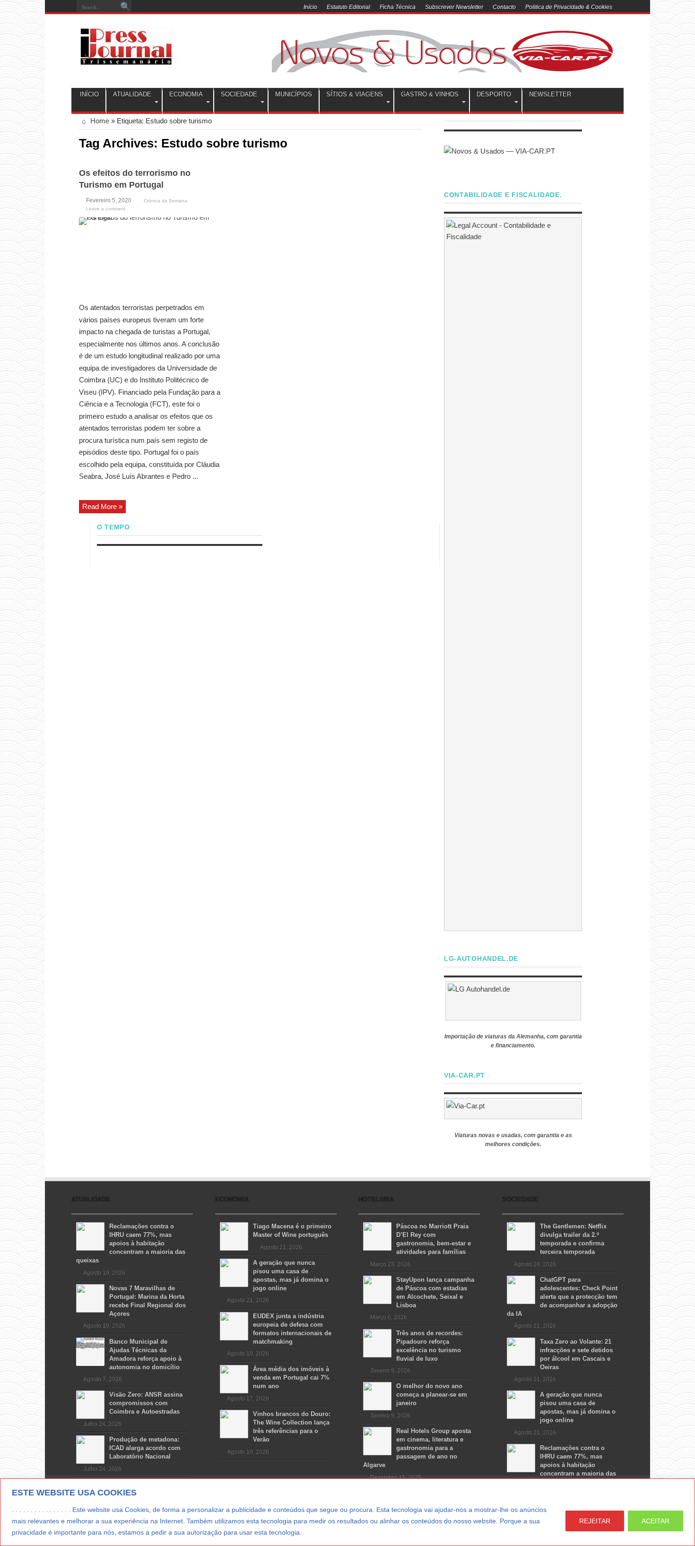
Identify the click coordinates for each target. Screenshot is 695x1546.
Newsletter (550, 94)
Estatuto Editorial (348, 7)
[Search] (125, 7)
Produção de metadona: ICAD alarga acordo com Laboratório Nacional (145, 1448)
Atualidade (132, 94)
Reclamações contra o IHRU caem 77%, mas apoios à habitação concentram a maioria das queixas (130, 1243)
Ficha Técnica (398, 7)
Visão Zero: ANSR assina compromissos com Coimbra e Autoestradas (145, 1403)
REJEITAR (594, 1521)
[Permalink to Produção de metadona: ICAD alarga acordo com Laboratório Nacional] (90, 1449)
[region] (347, 1512)
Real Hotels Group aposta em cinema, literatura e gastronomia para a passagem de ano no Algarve (417, 1447)
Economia (186, 94)
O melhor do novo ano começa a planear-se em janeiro (431, 1394)
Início (310, 7)
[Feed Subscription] (418, 142)
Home (98, 121)
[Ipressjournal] (126, 44)
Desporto (494, 94)
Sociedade (239, 94)
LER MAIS (321, 1532)
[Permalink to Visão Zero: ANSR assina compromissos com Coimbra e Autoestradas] (90, 1404)
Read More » (102, 506)
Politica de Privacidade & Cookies (568, 7)
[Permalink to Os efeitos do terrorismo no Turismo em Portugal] (150, 256)
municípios (293, 94)
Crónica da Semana (165, 200)
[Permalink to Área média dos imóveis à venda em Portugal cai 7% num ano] (234, 1378)
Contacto (504, 7)
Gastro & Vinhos (430, 94)
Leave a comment (105, 208)
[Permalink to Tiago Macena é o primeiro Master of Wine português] (234, 1236)
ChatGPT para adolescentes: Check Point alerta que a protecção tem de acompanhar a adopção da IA (562, 1296)
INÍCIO (89, 94)
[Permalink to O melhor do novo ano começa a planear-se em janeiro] (377, 1395)
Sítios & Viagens (354, 94)
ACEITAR (655, 1521)
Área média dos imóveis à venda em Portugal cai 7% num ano (291, 1377)
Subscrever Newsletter (454, 7)
